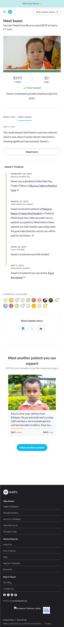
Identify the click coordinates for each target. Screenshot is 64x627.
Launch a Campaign (12, 519)
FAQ (5, 557)
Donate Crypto (10, 531)
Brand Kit (7, 569)
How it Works (9, 550)
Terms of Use (22, 620)
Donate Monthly (10, 512)
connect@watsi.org (19, 601)
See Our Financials (11, 563)
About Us (7, 544)
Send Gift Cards (10, 525)
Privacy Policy (8, 620)
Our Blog (7, 582)
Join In (36, 4)
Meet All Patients (10, 506)
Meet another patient (45, 12)
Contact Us (8, 588)
